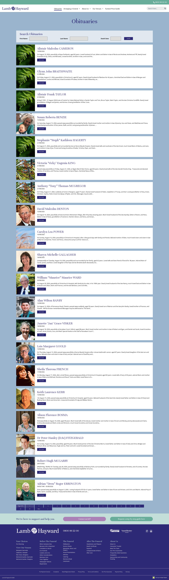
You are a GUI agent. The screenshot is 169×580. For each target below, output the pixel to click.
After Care (90, 553)
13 (139, 506)
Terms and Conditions (93, 572)
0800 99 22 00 (161, 2)
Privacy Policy (81, 572)
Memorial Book (67, 559)
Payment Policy (118, 572)
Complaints (56, 572)
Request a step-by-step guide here (131, 519)
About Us (85, 9)
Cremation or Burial (45, 548)
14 (20, 509)
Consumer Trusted (115, 546)
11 (121, 506)
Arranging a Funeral (71, 9)
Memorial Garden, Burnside (24, 557)
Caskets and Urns (45, 553)
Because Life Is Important (47, 546)
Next (39, 509)
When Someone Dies (46, 544)
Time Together (44, 559)
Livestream (66, 561)
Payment (89, 548)
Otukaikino (113, 555)
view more (41, 60)
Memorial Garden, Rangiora (24, 559)
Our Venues (97, 9)
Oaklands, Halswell (21, 552)
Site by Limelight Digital (161, 577)
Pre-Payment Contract (44, 572)
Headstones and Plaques (94, 544)
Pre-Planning (20, 544)
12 (130, 506)
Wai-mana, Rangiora (22, 555)
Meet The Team (114, 548)
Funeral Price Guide (112, 9)
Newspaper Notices (45, 561)
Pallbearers (66, 544)
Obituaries (58, 9)
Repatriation (43, 564)
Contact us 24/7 (84, 519)
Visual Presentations (69, 552)
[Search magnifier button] (165, 8)
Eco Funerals (43, 550)
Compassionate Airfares (94, 550)
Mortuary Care (44, 557)
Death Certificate (91, 546)
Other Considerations (46, 555)
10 (112, 506)
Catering (65, 557)
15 (29, 509)
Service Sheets (67, 546)
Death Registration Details (68, 572)
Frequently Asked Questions (118, 553)
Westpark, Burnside (22, 550)
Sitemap (128, 572)
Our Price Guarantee (116, 550)
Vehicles (65, 554)
